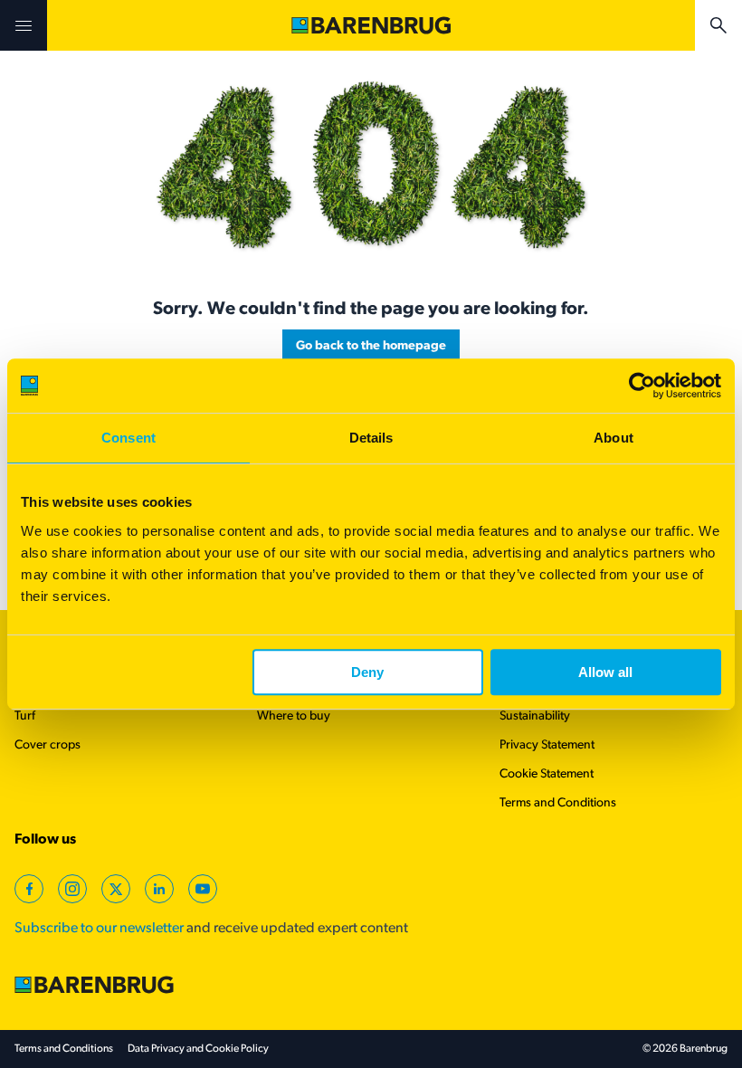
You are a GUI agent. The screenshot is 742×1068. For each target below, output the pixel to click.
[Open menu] (23, 25)
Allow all (605, 672)
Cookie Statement (546, 774)
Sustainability (534, 716)
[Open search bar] (718, 25)
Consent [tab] (128, 437)
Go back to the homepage (371, 346)
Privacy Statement (547, 745)
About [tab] (613, 437)
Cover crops (47, 745)
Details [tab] (371, 437)
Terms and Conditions (557, 803)
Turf (24, 716)
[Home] (371, 25)
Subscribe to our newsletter (99, 928)
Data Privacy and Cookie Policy (198, 1049)
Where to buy (293, 716)
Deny (367, 672)
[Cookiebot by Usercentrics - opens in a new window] (642, 385)
